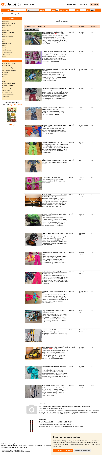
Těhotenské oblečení (8, 94)
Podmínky (30, 445)
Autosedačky (5, 21)
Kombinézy (5, 72)
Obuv (3, 79)
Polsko (22, 451)
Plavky (4, 81)
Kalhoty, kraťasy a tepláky (9, 70)
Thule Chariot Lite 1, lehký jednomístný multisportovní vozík (53, 33)
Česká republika (8, 451)
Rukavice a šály (6, 88)
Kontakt (20, 445)
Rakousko (27, 451)
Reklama (25, 445)
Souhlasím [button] (58, 450)
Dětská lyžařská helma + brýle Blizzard (53, 233)
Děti (12, 14)
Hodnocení (14, 445)
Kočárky (4, 34)
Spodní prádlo (6, 90)
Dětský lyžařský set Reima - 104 (51, 160)
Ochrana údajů (38, 445)
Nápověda (3, 445)
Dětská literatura (6, 25)
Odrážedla (5, 48)
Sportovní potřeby (7, 52)
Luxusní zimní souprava (49, 142)
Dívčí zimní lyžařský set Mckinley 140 (52, 291)
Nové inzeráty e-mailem (32, 29)
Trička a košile (6, 96)
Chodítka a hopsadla (8, 32)
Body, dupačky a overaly (9, 63)
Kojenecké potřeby (7, 36)
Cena (70, 26)
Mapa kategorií (5, 450)
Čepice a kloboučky (7, 68)
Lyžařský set (46, 330)
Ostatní (4, 57)
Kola (3, 39)
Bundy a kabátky (6, 65)
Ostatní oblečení (6, 99)
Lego (3, 41)
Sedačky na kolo (6, 50)
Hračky (4, 28)
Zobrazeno (94, 26)
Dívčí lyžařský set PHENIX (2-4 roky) (52, 252)
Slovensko (17, 451)
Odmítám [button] (69, 450)
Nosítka (4, 45)
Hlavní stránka (6, 14)
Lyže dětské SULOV (47, 177)
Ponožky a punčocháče (8, 83)
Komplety (4, 74)
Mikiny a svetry (6, 77)
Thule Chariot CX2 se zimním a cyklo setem (54, 69)
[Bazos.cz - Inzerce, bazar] (11, 5)
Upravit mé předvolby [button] (82, 450)
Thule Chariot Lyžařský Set (49, 385)
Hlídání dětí (5, 30)
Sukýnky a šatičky (7, 92)
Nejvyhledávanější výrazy (16, 450)
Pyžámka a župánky (7, 85)
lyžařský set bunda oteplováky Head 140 (53, 366)
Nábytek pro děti (6, 43)
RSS (44, 445)
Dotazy (9, 445)
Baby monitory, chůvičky (8, 23)
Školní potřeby (6, 54)
